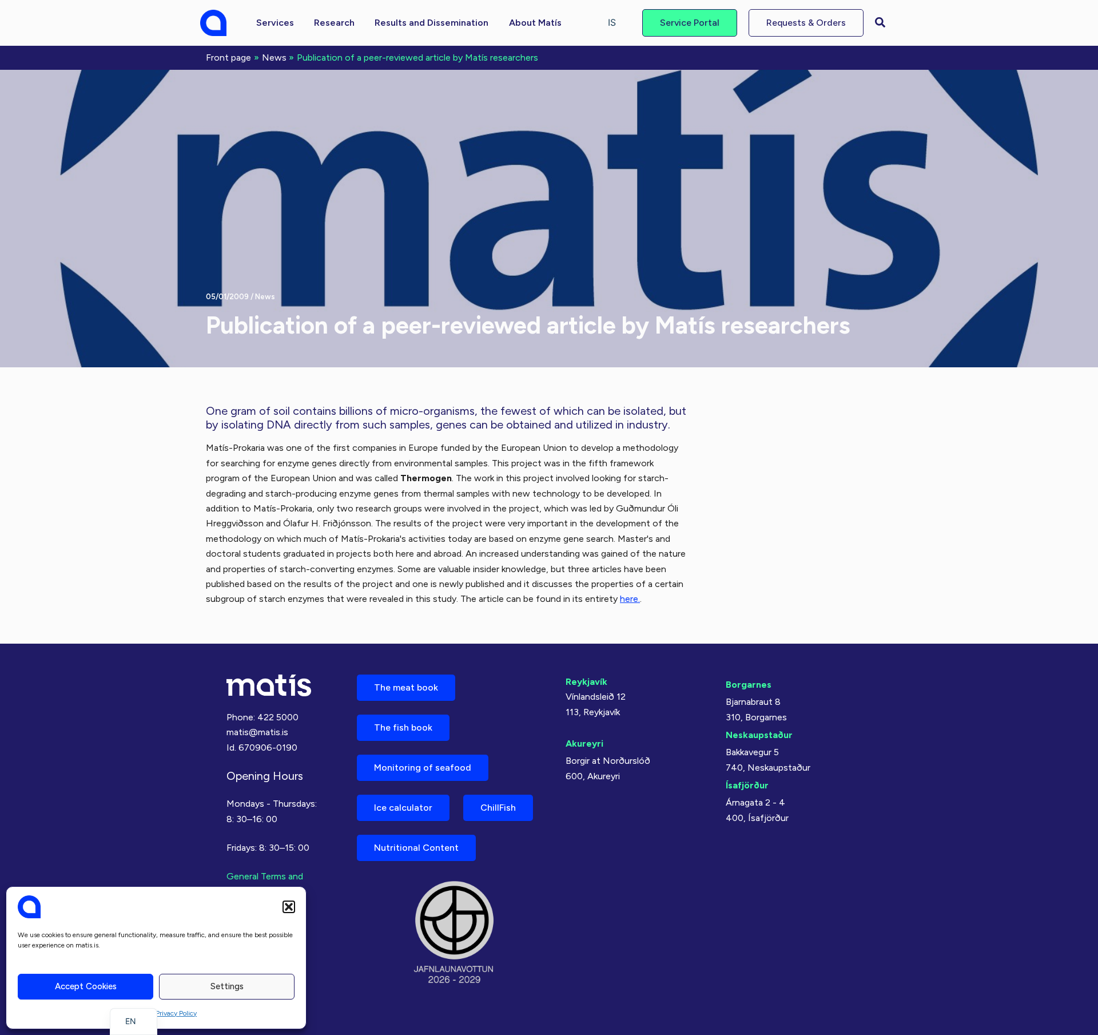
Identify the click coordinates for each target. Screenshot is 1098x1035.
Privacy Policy (176, 1013)
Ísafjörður (747, 785)
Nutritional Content (416, 847)
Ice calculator (403, 807)
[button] (289, 907)
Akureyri (584, 743)
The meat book (406, 687)
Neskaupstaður (759, 734)
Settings (227, 986)
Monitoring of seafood (422, 767)
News (265, 296)
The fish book (403, 727)
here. (630, 598)
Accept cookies (86, 986)
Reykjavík (586, 681)
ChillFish (498, 807)
